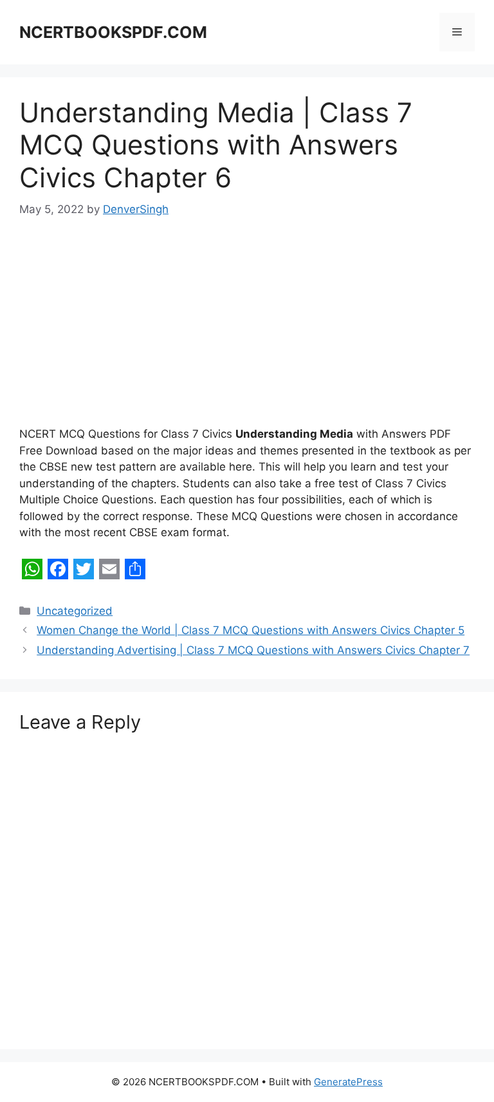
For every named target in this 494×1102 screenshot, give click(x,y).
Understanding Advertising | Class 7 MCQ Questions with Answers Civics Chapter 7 (253, 650)
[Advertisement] (247, 331)
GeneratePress (348, 1082)
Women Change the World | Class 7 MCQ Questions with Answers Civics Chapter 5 (250, 630)
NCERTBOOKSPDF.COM (113, 32)
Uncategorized (75, 610)
